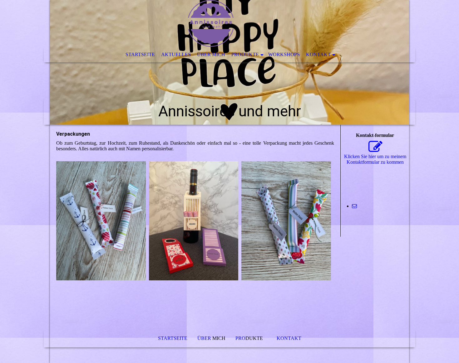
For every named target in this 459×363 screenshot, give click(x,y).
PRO (240, 338)
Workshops (284, 54)
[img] (229, 62)
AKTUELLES (176, 54)
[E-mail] (354, 206)
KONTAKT (318, 54)
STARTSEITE (140, 54)
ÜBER (204, 338)
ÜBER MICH (211, 54)
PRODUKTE (245, 54)
